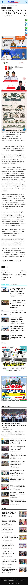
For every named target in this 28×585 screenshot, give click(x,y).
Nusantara (8, 5)
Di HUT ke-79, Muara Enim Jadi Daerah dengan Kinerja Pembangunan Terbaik (17, 448)
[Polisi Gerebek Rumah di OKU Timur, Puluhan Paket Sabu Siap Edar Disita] (23, 561)
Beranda (3, 5)
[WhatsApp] (26, 20)
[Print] (26, 37)
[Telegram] (26, 22)
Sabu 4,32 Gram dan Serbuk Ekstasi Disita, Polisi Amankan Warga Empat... (8, 522)
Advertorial (4, 421)
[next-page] (5, 343)
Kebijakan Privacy (15, 579)
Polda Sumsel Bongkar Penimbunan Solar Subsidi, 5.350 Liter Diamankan (9, 545)
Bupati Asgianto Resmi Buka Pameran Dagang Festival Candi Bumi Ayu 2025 (18, 455)
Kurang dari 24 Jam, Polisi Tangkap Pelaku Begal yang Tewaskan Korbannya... (8, 529)
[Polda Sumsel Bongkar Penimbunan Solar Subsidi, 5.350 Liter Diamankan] (23, 545)
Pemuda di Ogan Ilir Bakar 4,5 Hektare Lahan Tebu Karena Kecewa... (8, 514)
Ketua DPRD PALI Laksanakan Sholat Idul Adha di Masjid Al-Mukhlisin (17, 494)
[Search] (26, 2)
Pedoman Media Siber (6, 579)
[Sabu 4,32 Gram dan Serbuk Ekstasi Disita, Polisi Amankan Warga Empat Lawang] (23, 522)
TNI (7, 266)
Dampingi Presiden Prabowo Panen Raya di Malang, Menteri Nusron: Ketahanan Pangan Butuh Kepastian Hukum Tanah (18, 304)
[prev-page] (2, 343)
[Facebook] (26, 30)
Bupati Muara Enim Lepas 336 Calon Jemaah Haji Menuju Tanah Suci (18, 502)
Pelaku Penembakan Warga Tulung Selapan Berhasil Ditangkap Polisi (21, 274)
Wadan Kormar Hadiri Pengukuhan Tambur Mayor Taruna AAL (17, 337)
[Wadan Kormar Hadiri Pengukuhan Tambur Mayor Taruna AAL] (5, 337)
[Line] (26, 27)
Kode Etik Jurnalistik (20, 580)
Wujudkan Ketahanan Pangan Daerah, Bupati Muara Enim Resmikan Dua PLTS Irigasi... (17, 472)
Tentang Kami (11, 580)
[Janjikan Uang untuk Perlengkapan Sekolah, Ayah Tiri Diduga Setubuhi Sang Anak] (23, 569)
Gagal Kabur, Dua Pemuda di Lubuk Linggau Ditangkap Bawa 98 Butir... (9, 537)
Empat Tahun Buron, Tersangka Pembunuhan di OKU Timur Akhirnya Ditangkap (9, 553)
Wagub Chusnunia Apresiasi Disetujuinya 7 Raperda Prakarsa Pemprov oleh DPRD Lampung (7, 276)
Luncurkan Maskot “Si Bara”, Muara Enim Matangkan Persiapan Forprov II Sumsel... (13, 425)
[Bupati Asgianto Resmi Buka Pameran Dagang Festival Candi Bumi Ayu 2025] (5, 456)
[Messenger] (26, 25)
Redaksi (5, 580)
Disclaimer (23, 579)
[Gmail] (26, 35)
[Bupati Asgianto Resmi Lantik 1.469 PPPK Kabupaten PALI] (5, 479)
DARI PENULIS (14, 284)
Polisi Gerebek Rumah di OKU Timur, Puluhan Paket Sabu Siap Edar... (9, 561)
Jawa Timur (14, 5)
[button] (2, 2)
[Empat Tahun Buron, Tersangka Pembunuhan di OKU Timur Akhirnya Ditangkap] (23, 553)
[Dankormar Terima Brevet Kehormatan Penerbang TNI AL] (5, 312)
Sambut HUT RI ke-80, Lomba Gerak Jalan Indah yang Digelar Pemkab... (17, 487)
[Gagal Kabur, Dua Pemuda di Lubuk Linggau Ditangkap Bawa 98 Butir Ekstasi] (23, 537)
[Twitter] (26, 32)
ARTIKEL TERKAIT (5, 284)
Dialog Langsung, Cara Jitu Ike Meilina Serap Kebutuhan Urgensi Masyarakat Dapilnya (18, 440)
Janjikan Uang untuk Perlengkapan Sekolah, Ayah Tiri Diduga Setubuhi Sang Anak (9, 569)
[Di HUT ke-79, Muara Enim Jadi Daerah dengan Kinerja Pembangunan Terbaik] (5, 448)
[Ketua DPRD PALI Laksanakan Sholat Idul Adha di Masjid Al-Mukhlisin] (5, 494)
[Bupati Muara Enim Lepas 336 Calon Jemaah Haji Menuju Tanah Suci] (5, 502)
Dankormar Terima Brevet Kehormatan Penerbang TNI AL (18, 312)
